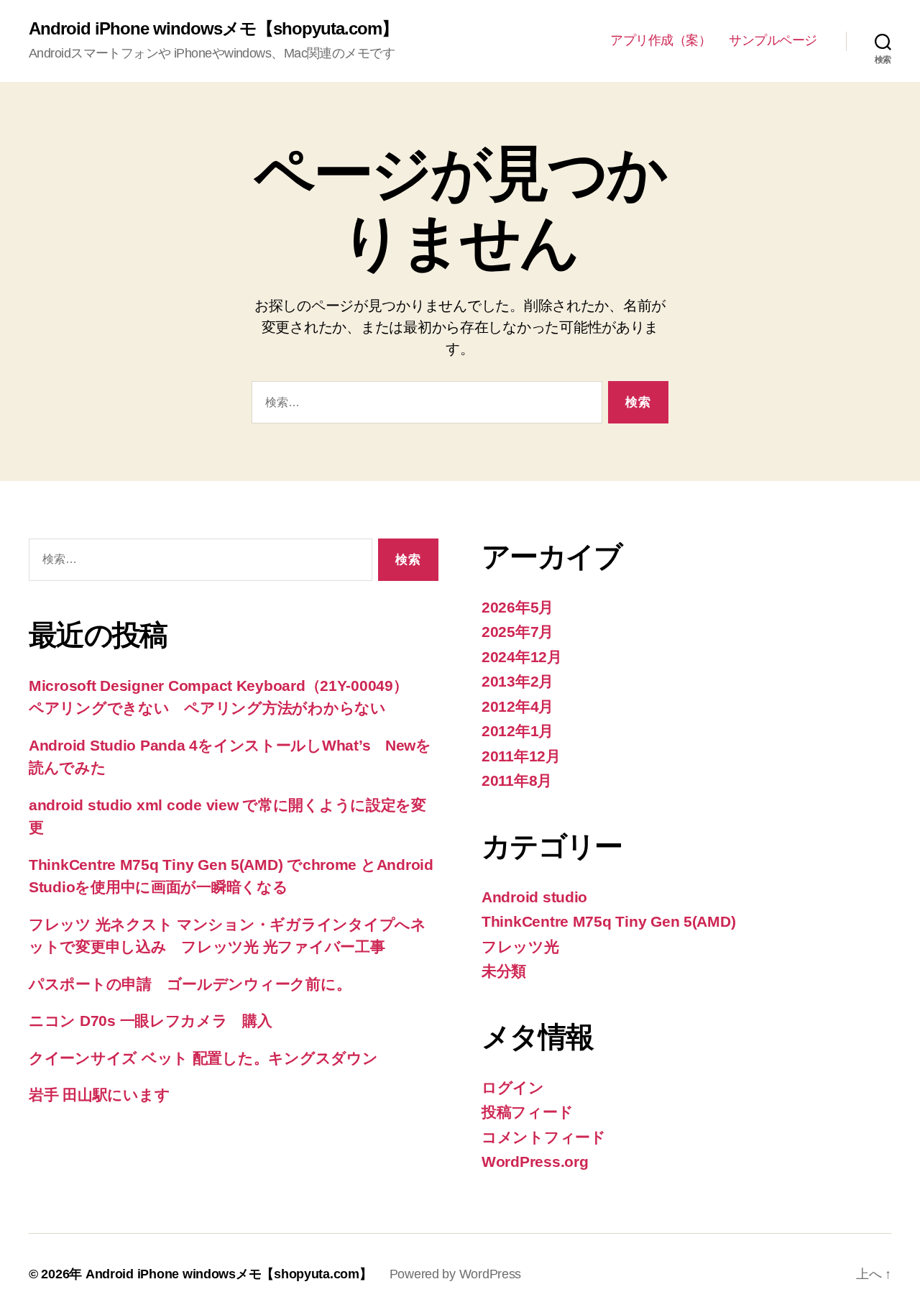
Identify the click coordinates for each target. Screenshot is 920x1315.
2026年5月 (517, 607)
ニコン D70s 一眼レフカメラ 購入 (150, 1020)
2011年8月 (517, 780)
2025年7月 (517, 631)
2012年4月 (517, 706)
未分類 (504, 971)
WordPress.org (535, 1161)
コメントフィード (544, 1137)
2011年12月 (521, 756)
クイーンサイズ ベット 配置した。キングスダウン (203, 1058)
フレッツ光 (520, 946)
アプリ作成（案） (660, 40)
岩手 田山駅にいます (99, 1094)
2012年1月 (517, 731)
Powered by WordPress (456, 1274)
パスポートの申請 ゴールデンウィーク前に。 (190, 984)
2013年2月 (517, 681)
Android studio (534, 897)
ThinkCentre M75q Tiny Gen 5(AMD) (608, 921)
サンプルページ (773, 40)
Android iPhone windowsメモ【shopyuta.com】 (213, 28)
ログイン (513, 1087)
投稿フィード (527, 1112)
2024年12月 (522, 657)
